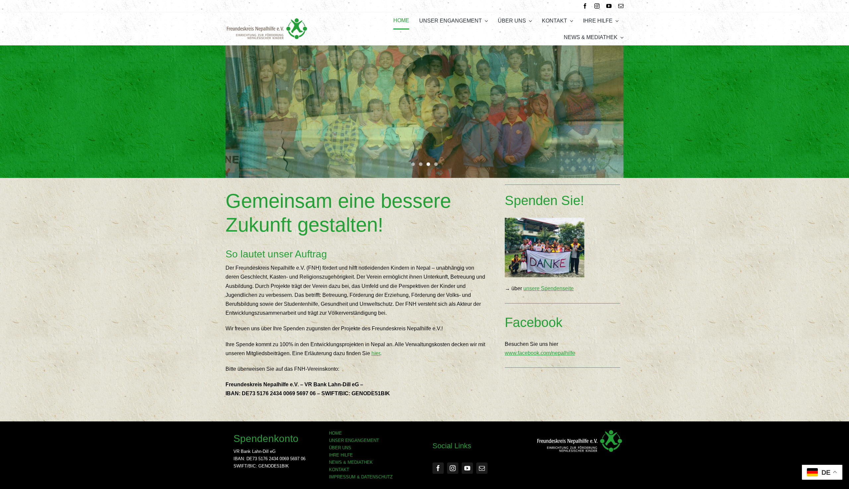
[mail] (620, 6)
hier (375, 353)
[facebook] (585, 6)
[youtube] (609, 6)
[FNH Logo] (267, 20)
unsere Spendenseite (548, 288)
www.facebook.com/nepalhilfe (540, 353)
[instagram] (597, 6)
